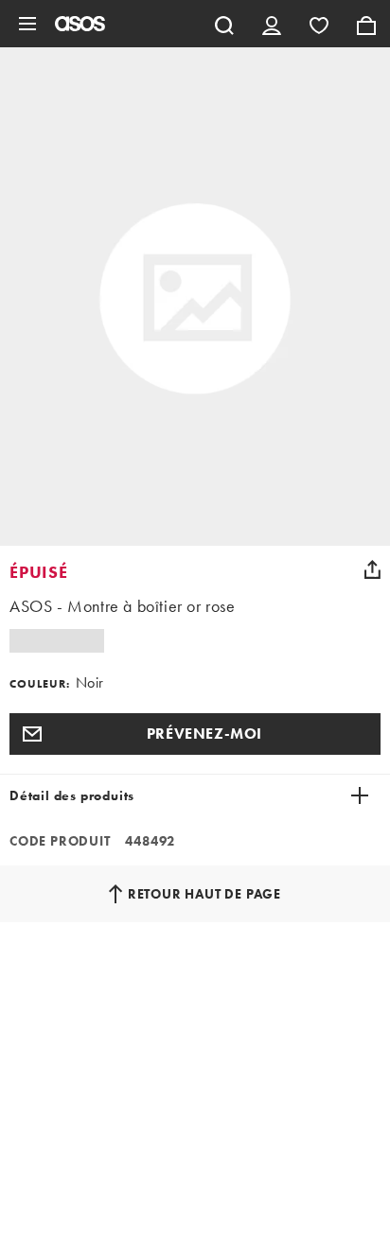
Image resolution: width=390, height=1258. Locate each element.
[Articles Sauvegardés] (319, 23)
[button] (195, 734)
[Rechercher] (224, 23)
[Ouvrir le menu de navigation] (27, 23)
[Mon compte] (271, 23)
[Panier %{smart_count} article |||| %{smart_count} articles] (366, 23)
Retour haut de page (204, 893)
